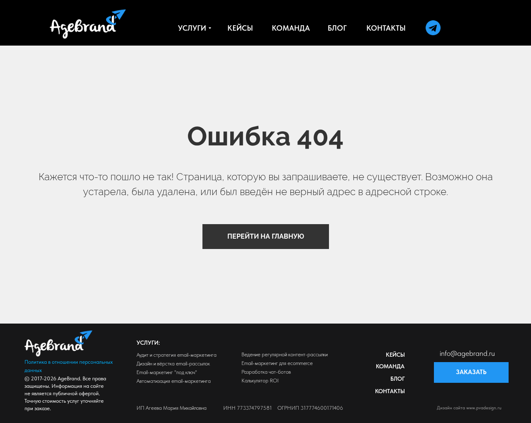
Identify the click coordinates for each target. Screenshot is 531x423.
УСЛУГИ (147, 342)
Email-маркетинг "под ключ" (166, 372)
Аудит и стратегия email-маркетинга (176, 355)
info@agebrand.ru (467, 353)
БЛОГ (397, 378)
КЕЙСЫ (395, 354)
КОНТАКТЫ (390, 391)
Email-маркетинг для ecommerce (277, 363)
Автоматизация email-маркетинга (173, 381)
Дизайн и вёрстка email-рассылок (173, 363)
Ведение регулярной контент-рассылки (284, 354)
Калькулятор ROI (260, 380)
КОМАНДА (390, 366)
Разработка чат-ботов (266, 372)
